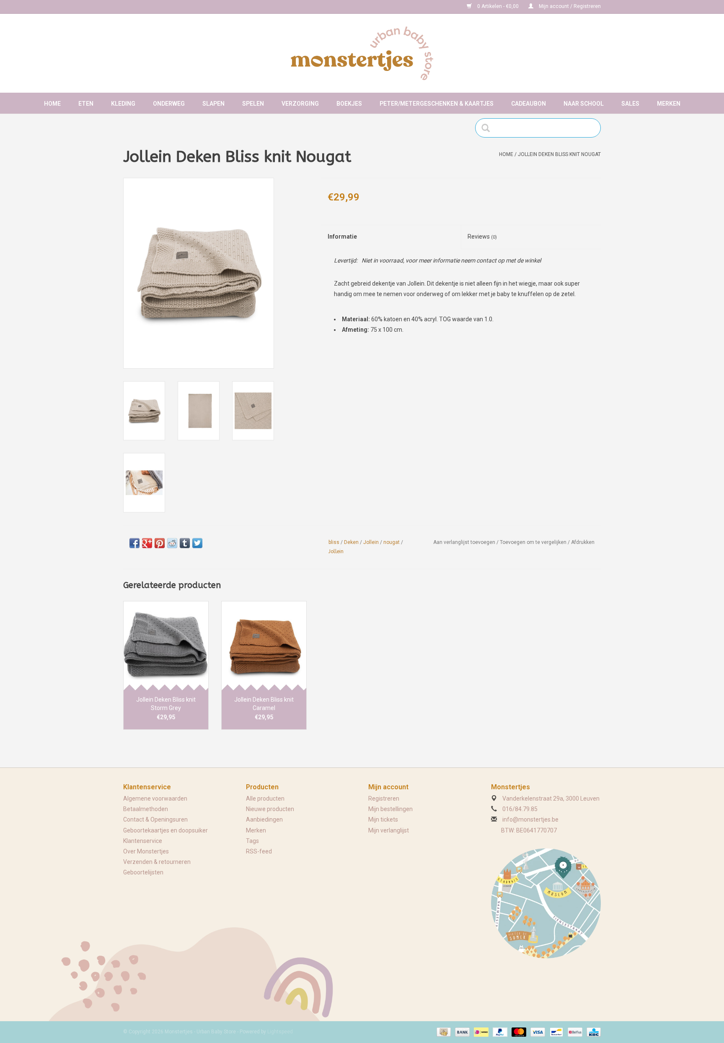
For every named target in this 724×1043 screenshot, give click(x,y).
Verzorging (300, 103)
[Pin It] (160, 543)
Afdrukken (583, 542)
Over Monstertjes (146, 851)
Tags (252, 841)
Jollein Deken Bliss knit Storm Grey (166, 703)
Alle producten (265, 798)
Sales (630, 103)
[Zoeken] (488, 128)
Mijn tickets (383, 819)
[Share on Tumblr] (185, 543)
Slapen (213, 103)
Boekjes (349, 103)
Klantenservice (142, 841)
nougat (391, 542)
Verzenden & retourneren (157, 861)
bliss (333, 542)
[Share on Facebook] (134, 543)
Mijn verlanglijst (388, 830)
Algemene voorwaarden (155, 798)
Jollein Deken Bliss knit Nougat (559, 154)
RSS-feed (259, 851)
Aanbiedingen (264, 819)
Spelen (253, 103)
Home (52, 103)
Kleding (123, 103)
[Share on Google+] (147, 543)
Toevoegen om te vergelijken (534, 542)
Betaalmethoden (145, 809)
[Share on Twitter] (197, 543)
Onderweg (169, 103)
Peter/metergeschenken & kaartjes (437, 103)
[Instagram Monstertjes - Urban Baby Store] (159, 6)
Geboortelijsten (143, 872)
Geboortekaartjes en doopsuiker (165, 830)
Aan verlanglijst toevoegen (464, 542)
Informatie (342, 236)
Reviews (482, 236)
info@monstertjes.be (530, 819)
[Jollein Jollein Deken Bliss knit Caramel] (264, 646)
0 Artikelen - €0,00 (498, 6)
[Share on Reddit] (172, 543)
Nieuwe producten (270, 809)
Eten (85, 103)
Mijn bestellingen (390, 809)
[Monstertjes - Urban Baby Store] (362, 53)
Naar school (584, 103)
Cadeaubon (528, 103)
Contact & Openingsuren (155, 819)
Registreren (383, 798)
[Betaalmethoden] (443, 1032)
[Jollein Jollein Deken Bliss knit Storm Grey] (166, 646)
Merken (668, 103)
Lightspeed (280, 1032)
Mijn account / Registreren (569, 6)
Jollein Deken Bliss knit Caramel (264, 703)
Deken (351, 542)
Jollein (371, 542)
